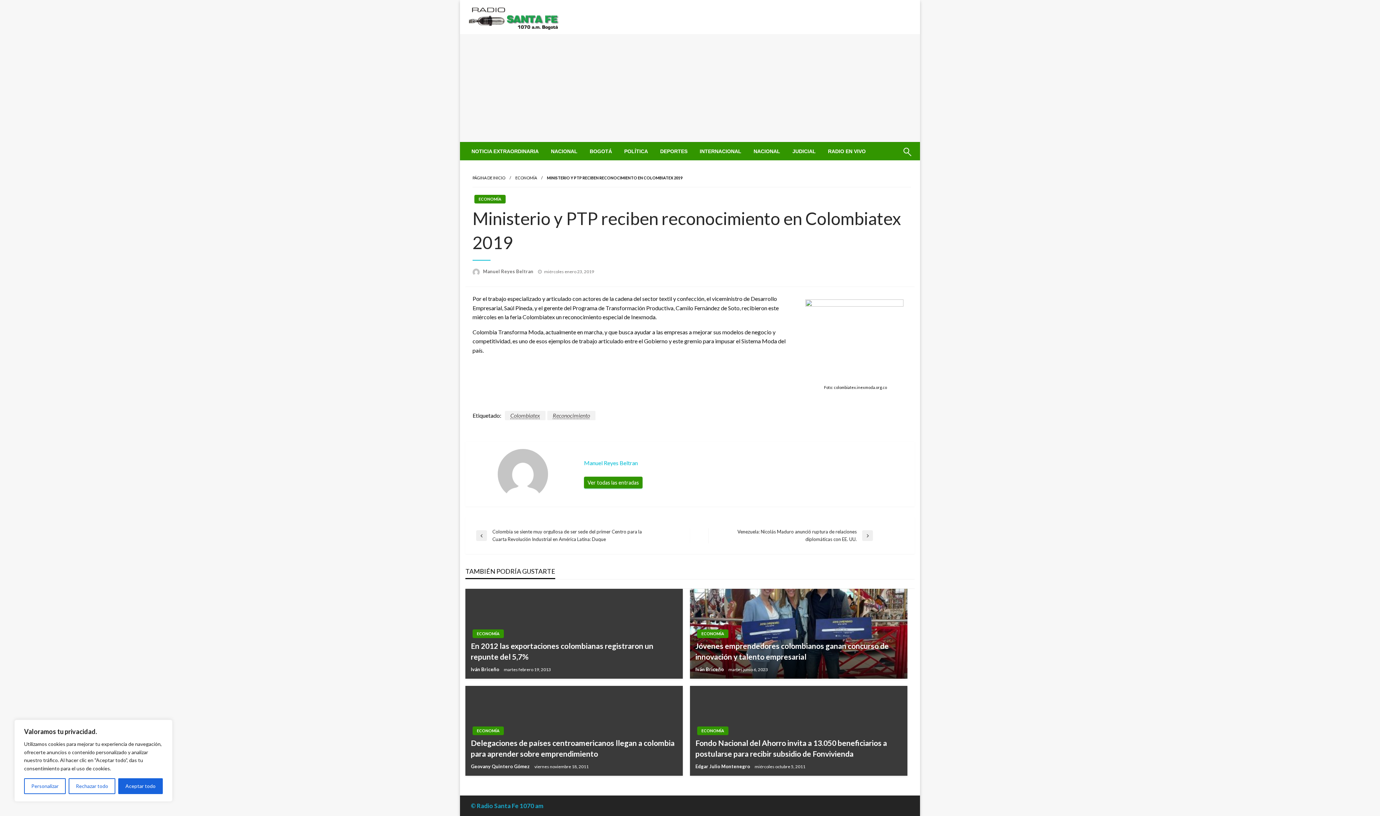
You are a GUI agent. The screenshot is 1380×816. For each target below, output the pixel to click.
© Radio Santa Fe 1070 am (507, 806)
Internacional (720, 151)
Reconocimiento (571, 415)
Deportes (673, 151)
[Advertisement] (690, 88)
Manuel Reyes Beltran (508, 271)
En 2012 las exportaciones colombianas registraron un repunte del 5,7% (562, 651)
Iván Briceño (485, 669)
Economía (526, 177)
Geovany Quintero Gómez (501, 766)
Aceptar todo (140, 786)
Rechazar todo (92, 786)
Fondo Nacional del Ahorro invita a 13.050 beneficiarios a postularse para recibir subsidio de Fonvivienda (791, 748)
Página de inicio (489, 177)
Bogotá (601, 151)
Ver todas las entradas (613, 483)
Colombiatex (525, 415)
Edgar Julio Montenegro (723, 766)
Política (636, 151)
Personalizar (45, 786)
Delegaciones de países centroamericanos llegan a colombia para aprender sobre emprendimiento (573, 748)
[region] (93, 761)
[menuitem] (505, 151)
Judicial (804, 151)
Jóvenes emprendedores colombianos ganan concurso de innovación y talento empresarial (792, 651)
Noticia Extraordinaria (505, 151)
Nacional (564, 151)
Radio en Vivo (847, 151)
